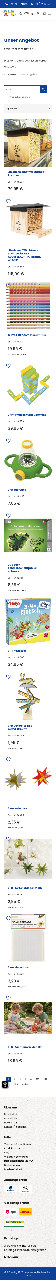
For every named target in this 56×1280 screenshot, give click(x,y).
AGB (29, 1275)
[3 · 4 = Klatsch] (28, 621)
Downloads (10, 1118)
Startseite (10, 74)
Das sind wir (11, 1114)
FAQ (6, 1152)
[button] (50, 13)
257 (37, 1079)
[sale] (32, 14)
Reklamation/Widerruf (18, 1161)
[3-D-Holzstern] (28, 779)
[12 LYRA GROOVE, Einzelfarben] (28, 306)
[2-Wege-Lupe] (28, 460)
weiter (25, 1084)
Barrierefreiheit (13, 1169)
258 (45, 1079)
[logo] (9, 13)
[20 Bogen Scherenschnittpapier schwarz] (28, 535)
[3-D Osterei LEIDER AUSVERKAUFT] (28, 696)
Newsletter (10, 1122)
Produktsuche (12, 1148)
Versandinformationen (17, 1144)
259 (16, 1084)
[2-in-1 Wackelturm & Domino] (28, 385)
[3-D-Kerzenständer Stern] (28, 859)
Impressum (31, 1272)
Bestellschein (12, 1165)
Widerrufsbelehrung (16, 1156)
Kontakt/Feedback (15, 1126)
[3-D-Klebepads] (28, 938)
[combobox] (19, 49)
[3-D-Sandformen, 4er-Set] (28, 1018)
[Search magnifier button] (43, 89)
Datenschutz (45, 1272)
